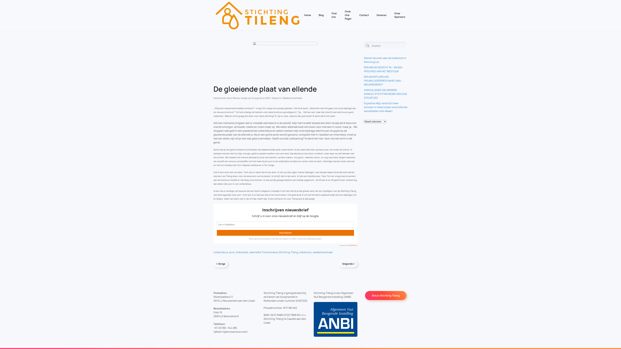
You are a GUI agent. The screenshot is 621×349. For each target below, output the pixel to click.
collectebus (220, 252)
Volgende (347, 263)
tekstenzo (305, 252)
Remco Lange (240, 98)
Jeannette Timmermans (263, 252)
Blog (321, 15)
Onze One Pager (348, 15)
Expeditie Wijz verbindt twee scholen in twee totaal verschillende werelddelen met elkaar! (385, 107)
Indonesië (242, 252)
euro (232, 252)
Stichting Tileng (288, 252)
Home (307, 15)
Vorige (221, 263)
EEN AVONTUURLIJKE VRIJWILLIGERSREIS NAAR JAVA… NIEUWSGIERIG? (383, 80)
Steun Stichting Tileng (386, 295)
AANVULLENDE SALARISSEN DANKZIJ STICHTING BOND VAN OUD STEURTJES (385, 94)
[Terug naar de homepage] (257, 15)
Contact (364, 15)
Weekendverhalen (292, 98)
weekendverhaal (322, 252)
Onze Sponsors (399, 15)
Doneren (382, 15)
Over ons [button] (334, 15)
